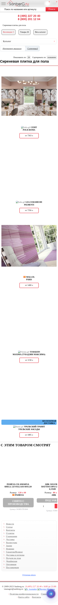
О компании (11, 536)
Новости (10, 524)
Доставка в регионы (15, 555)
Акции (9, 546)
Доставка (10, 539)
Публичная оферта (29, 575)
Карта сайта (23, 597)
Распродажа (11, 542)
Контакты (10, 530)
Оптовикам (11, 564)
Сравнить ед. (49, 2)
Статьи (9, 527)
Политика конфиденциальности (24, 594)
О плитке (10, 533)
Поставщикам (12, 567)
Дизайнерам (11, 561)
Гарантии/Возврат (14, 552)
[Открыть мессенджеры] (51, 593)
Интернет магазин (12, 48)
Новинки (10, 549)
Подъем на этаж (13, 558)
